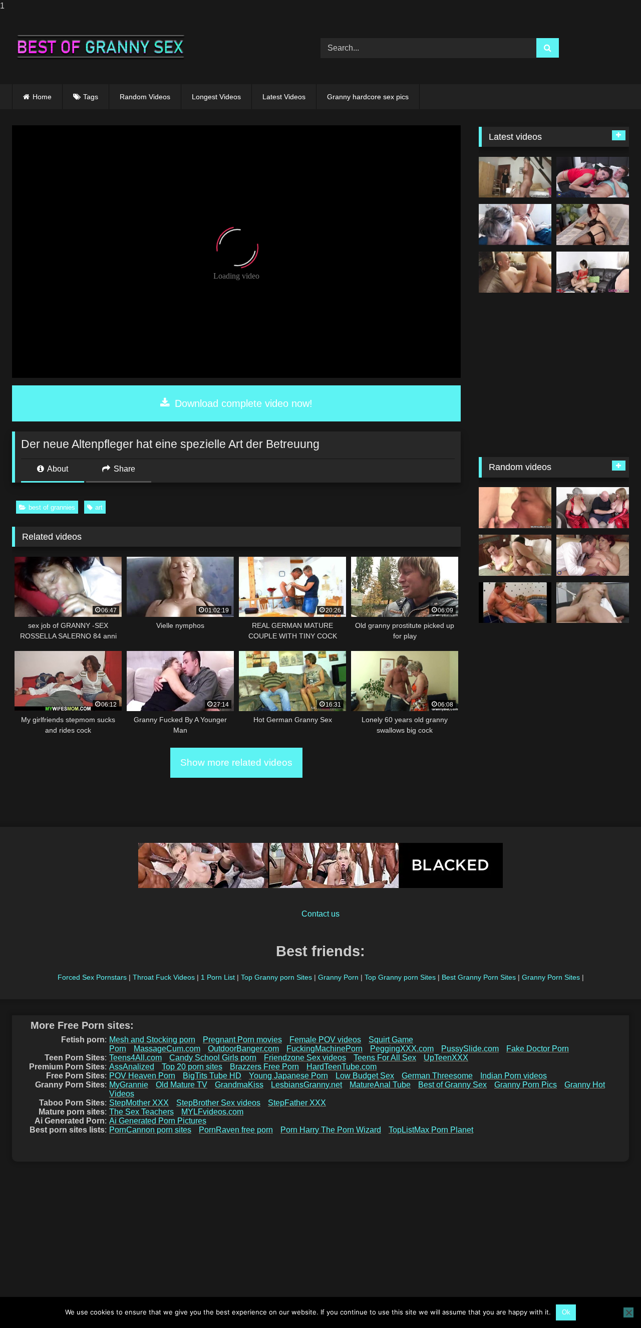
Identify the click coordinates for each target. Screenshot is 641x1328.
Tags (90, 97)
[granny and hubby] (515, 224)
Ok (566, 1312)
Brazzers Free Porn (264, 1066)
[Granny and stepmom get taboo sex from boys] (592, 177)
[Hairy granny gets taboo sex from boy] (592, 555)
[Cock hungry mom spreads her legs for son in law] (515, 555)
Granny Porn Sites (551, 977)
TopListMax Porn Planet (431, 1130)
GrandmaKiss (239, 1084)
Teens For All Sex (385, 1057)
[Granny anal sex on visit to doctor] (592, 602)
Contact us (320, 914)
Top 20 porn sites (192, 1066)
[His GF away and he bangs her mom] (515, 507)
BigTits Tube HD (212, 1075)
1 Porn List (218, 977)
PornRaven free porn (236, 1130)
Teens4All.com (135, 1057)
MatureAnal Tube (380, 1084)
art (99, 507)
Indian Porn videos (513, 1075)
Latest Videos (283, 97)
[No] (628, 1312)
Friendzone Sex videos (305, 1057)
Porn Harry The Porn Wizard (330, 1130)
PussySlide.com (470, 1048)
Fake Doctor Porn (537, 1048)
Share (123, 469)
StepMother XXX (139, 1102)
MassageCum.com (167, 1048)
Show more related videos (236, 762)
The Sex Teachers (141, 1112)
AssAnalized (131, 1066)
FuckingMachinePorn (324, 1048)
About (57, 469)
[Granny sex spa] (515, 602)
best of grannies (52, 507)
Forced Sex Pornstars (92, 977)
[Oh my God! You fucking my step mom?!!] (515, 177)
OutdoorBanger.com (243, 1048)
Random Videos (145, 97)
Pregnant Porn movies (242, 1039)
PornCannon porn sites (150, 1130)
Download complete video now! (242, 403)
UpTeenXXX (446, 1057)
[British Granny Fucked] (515, 272)
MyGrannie (128, 1084)
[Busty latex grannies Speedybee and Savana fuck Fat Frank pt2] (592, 507)
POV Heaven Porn (142, 1075)
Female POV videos (325, 1039)
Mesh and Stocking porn (152, 1039)
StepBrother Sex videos (218, 1102)
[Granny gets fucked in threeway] (592, 272)
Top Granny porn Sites (276, 977)
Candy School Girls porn (212, 1057)
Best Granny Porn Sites (479, 977)
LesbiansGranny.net (306, 1084)
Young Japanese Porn (288, 1075)
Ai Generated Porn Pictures (157, 1121)
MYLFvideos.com (212, 1112)
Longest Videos (216, 97)
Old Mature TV (181, 1084)
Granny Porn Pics (525, 1084)
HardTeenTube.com (341, 1066)
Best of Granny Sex (452, 1084)
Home (42, 97)
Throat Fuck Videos (164, 977)
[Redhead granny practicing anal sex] (592, 224)
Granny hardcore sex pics (368, 97)
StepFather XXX (297, 1102)
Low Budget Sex (365, 1075)
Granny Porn (338, 977)
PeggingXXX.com (402, 1048)
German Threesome (437, 1075)
